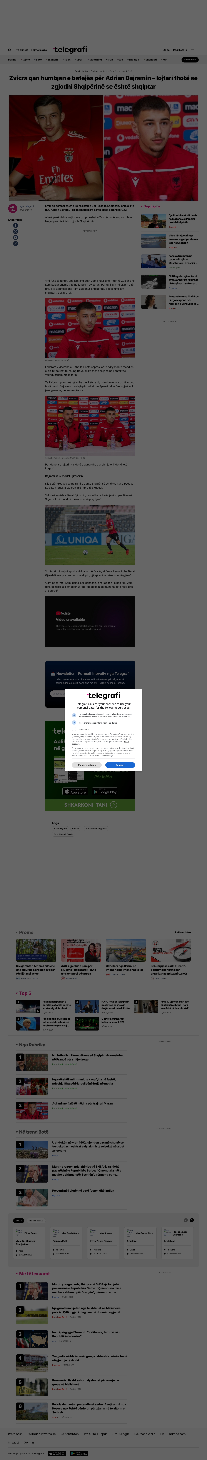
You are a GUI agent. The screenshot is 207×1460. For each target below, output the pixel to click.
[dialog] (103, 730)
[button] (103, 729)
